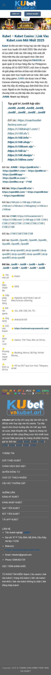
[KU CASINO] (25, 5)
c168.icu (42, 206)
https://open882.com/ (13, 192)
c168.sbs (17, 206)
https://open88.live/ (38, 192)
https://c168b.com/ (12, 219)
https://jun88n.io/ (37, 170)
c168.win (6, 206)
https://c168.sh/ (17, 133)
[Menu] (4, 4)
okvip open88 (17, 250)
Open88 (14, 240)
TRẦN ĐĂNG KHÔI (16, 566)
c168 (38, 219)
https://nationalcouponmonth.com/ (22, 549)
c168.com (14, 202)
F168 (29, 181)
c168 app (25, 202)
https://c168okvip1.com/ (23, 129)
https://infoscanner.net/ (30, 216)
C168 (13, 216)
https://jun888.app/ (13, 174)
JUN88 (20, 78)
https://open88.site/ (21, 188)
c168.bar (6, 209)
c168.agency (30, 206)
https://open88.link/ (14, 195)
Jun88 (11, 108)
